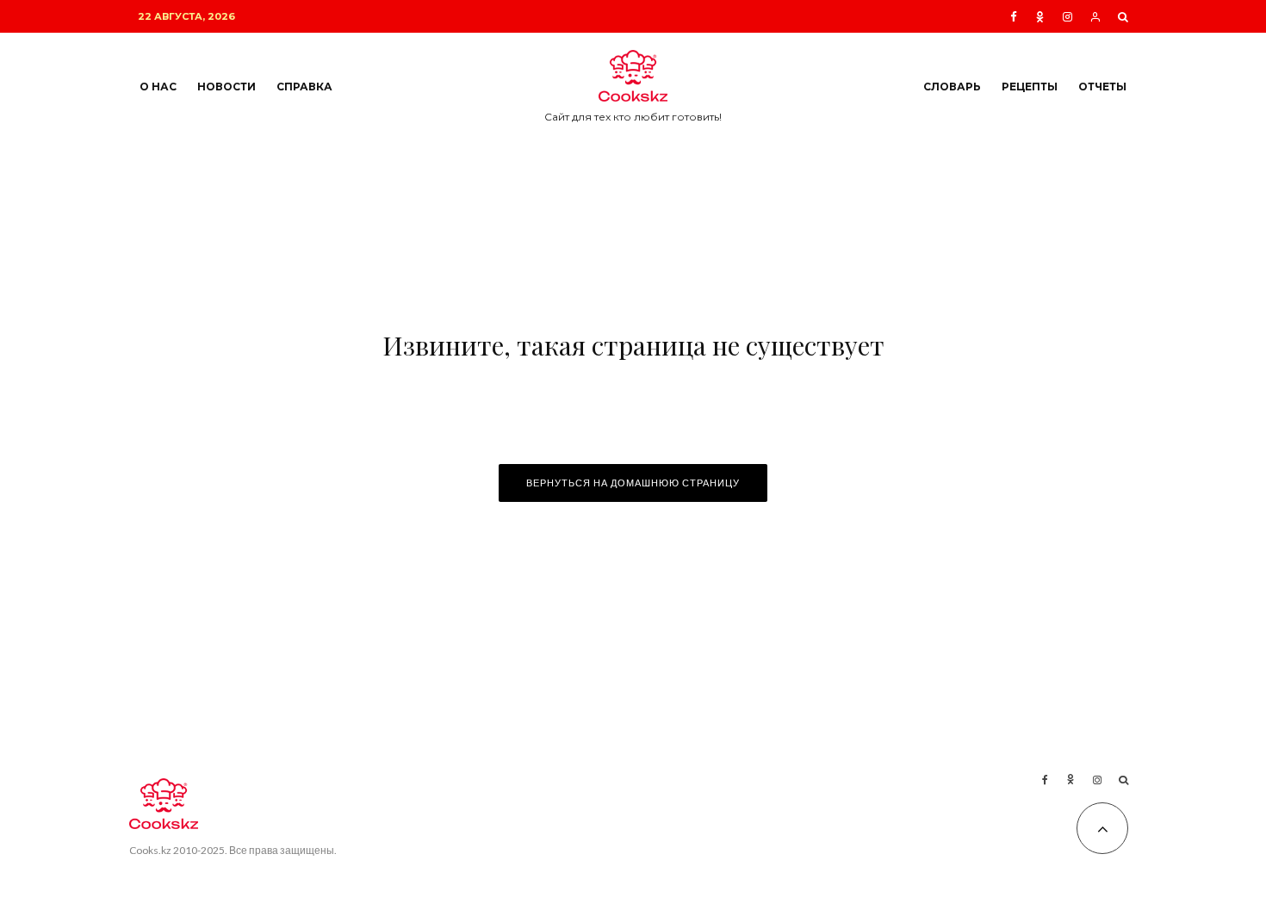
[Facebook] (1014, 17)
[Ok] (1040, 17)
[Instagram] (1067, 17)
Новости (226, 86)
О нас (158, 86)
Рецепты (1030, 86)
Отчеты (1102, 86)
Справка (304, 86)
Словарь (952, 86)
